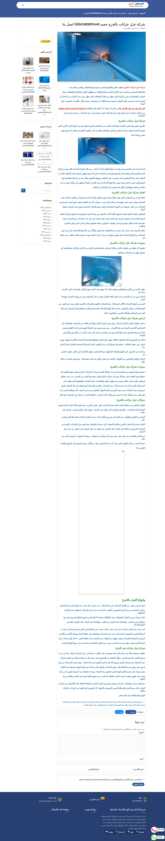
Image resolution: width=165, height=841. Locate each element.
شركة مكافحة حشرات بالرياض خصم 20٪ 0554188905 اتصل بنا (28, 89)
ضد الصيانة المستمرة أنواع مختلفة (72, 108)
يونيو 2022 (46, 241)
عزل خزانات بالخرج (90, 705)
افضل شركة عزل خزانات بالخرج (111, 702)
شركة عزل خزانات (94, 702)
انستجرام (121, 832)
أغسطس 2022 (45, 235)
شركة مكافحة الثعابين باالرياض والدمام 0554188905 (44, 68)
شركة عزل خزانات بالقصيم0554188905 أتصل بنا (44, 88)
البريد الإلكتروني (137, 769)
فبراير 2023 (46, 226)
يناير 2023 (46, 229)
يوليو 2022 (46, 238)
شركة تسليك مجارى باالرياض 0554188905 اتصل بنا (28, 70)
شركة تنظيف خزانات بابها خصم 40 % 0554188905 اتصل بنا (28, 162)
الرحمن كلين (132, 13)
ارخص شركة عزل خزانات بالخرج (132, 702)
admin (143, 28)
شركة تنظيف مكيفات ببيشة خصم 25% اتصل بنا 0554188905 (28, 111)
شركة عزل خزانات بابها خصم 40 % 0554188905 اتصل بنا (44, 169)
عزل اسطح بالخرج (102, 705)
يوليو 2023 (46, 223)
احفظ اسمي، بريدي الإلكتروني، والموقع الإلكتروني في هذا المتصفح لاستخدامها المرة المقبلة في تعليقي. (110, 779)
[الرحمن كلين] (136, 4)
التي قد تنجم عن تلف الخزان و (132, 108)
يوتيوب (110, 832)
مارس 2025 (46, 210)
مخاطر (90, 92)
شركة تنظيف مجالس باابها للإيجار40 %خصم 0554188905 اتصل (28, 143)
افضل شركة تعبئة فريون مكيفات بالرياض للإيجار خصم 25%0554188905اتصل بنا (44, 110)
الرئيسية (142, 13)
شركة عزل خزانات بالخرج (79, 702)
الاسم (141, 759)
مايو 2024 (46, 220)
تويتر (118, 712)
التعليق (140, 732)
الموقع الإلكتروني (93, 769)
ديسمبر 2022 (45, 232)
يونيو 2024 (46, 216)
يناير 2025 (46, 213)
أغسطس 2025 (45, 207)
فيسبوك (130, 712)
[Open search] (23, 5)
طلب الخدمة (45, 41)
